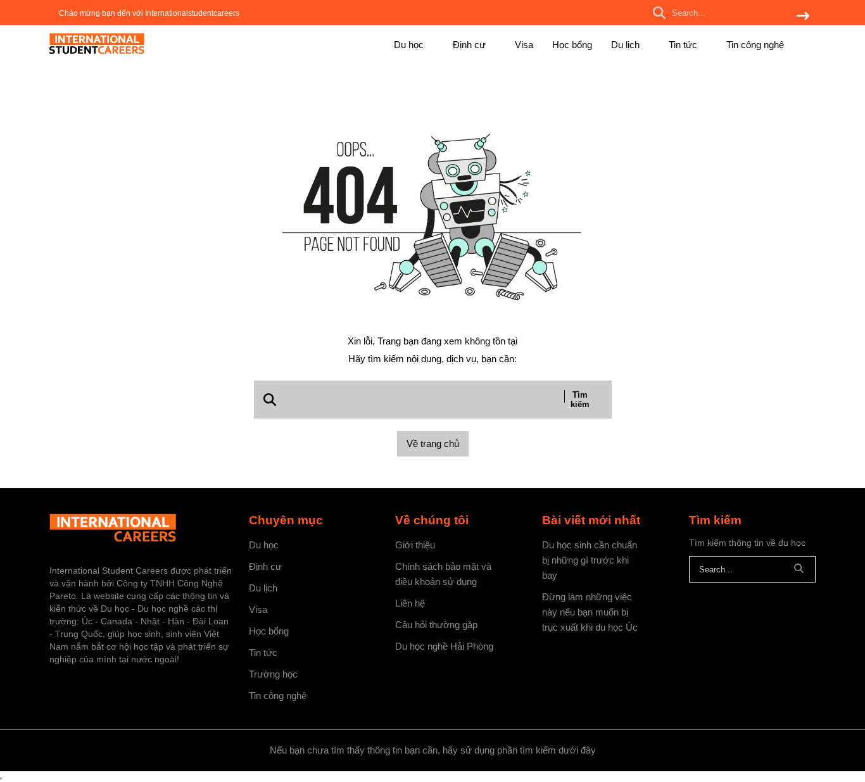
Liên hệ (410, 603)
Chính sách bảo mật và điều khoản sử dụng (443, 574)
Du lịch (626, 44)
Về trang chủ (433, 443)
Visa (524, 44)
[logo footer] (141, 529)
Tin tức (684, 44)
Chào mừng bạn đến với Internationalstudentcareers (149, 13)
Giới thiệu (415, 544)
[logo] (96, 51)
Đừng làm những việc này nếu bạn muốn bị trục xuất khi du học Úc (590, 612)
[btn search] (803, 17)
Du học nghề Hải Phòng (444, 646)
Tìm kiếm (580, 399)
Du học (410, 44)
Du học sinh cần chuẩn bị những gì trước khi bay (589, 560)
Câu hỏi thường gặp (436, 624)
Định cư (470, 44)
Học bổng (572, 44)
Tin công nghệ (755, 44)
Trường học (273, 674)
